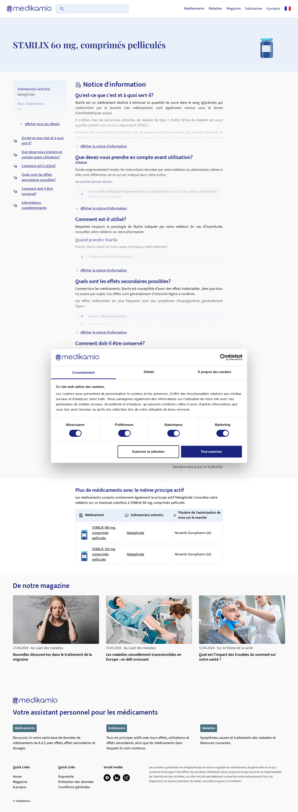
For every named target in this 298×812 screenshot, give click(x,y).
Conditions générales (74, 787)
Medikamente (194, 8)
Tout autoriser (211, 451)
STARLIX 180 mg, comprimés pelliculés (104, 533)
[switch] (124, 433)
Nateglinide (135, 533)
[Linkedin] (116, 777)
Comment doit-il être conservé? (37, 191)
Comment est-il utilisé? (39, 166)
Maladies (215, 8)
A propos (273, 8)
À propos (19, 787)
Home (17, 776)
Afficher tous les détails (42, 124)
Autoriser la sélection (148, 451)
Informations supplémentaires (34, 205)
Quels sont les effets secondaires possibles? (39, 177)
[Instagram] (126, 777)
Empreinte (66, 776)
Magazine (233, 8)
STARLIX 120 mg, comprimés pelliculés (104, 554)
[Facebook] (107, 777)
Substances (253, 8)
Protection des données (76, 782)
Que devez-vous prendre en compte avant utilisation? (42, 155)
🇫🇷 (287, 9)
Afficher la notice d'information (103, 146)
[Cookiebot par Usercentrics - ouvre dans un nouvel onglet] (223, 357)
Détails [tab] (149, 372)
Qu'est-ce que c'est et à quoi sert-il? (43, 141)
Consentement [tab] (83, 372)
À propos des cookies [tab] (214, 372)
